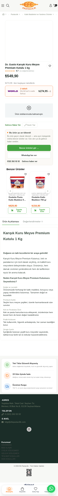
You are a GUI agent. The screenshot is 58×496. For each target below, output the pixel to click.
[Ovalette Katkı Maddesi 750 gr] (40, 182)
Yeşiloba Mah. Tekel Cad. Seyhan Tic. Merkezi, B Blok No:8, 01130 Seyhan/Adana (20, 404)
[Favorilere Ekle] (50, 66)
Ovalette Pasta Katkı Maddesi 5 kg (16, 198)
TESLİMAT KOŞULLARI (10, 456)
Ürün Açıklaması (10, 221)
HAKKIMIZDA (6, 445)
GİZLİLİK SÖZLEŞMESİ (10, 453)
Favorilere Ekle (25, 174)
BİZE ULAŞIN (6, 448)
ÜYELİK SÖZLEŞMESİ (10, 451)
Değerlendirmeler (33, 221)
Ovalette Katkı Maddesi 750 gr (39, 198)
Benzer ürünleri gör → (29, 148)
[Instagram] (29, 429)
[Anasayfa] (5, 14)
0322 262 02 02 (13, 161)
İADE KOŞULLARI (8, 459)
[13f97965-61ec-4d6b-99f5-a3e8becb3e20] (29, 472)
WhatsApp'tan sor (29, 155)
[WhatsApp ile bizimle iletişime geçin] (51, 489)
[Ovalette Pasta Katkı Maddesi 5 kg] (17, 182)
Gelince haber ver (29, 161)
